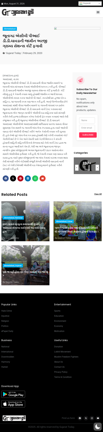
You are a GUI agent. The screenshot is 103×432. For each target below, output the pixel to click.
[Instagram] (92, 418)
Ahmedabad (10, 29)
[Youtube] (98, 418)
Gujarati (86, 3)
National (19, 218)
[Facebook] (80, 418)
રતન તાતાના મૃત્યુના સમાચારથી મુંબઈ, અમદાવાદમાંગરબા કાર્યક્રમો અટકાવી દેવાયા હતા (24, 227)
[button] (98, 12)
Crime (69, 221)
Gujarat (18, 265)
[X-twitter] (86, 418)
